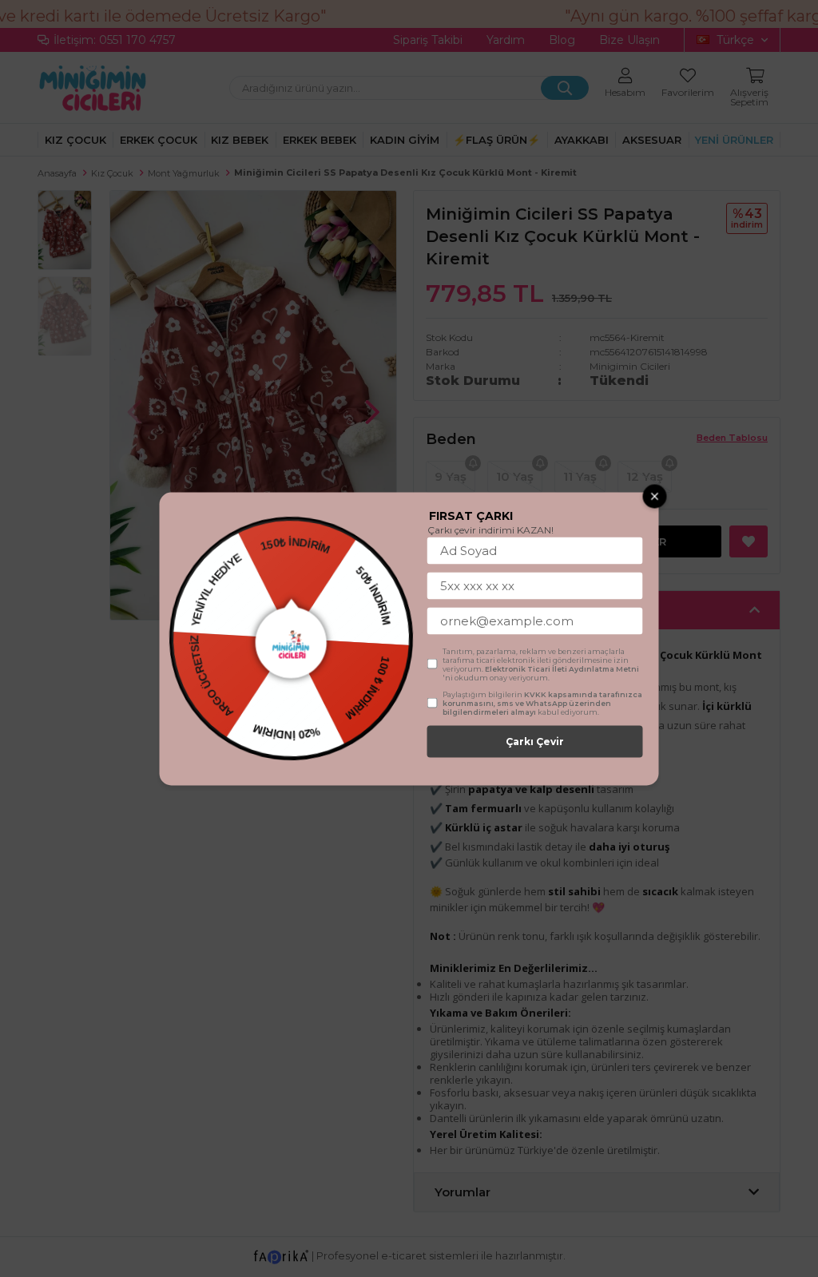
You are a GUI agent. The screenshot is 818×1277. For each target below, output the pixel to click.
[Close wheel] (655, 496)
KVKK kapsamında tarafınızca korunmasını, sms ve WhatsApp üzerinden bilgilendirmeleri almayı (542, 702)
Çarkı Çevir (535, 741)
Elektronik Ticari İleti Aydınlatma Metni (562, 668)
